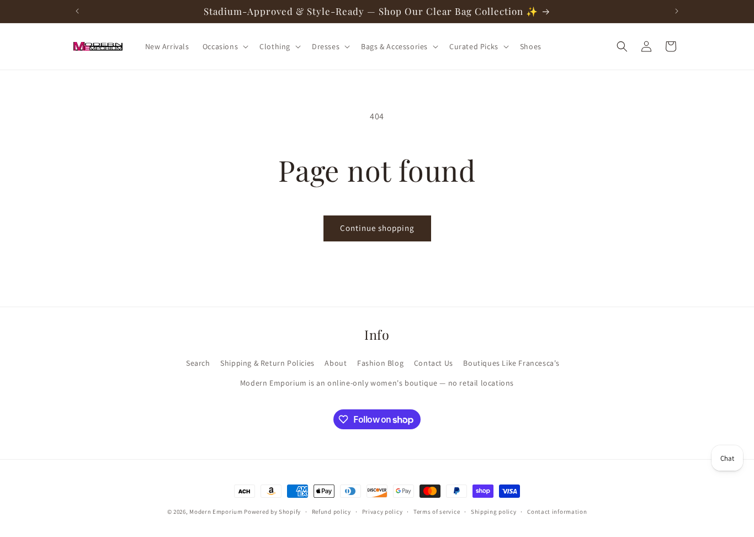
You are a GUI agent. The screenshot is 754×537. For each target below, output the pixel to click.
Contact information (557, 511)
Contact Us (433, 363)
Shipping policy (494, 511)
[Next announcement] (677, 11)
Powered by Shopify (272, 511)
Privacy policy (382, 511)
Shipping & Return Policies (267, 363)
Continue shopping (377, 228)
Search (198, 363)
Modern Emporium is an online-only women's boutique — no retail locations (377, 383)
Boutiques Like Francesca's (511, 363)
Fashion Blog (380, 363)
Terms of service (436, 511)
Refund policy (331, 511)
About (336, 363)
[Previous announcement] (77, 11)
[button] (224, 46)
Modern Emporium (216, 511)
